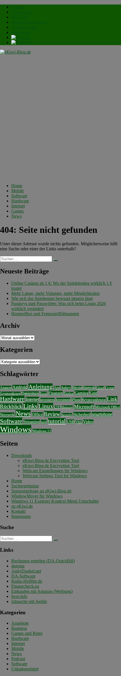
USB (70, 421)
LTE (57, 407)
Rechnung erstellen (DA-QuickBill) (43, 560)
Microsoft (84, 406)
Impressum (21, 32)
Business (19, 628)
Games (17, 211)
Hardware (20, 200)
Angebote (20, 623)
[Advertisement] (60, 118)
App (57, 388)
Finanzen (55, 393)
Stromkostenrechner (29, 22)
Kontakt (18, 7)
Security (66, 414)
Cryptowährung (10, 393)
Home (16, 185)
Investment (63, 400)
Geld (93, 393)
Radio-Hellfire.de (26, 581)
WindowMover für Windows (36, 496)
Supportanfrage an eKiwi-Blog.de (41, 491)
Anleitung (40, 386)
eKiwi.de (19, 17)
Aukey (66, 387)
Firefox (68, 393)
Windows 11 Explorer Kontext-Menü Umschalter (55, 501)
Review (52, 414)
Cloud (100, 387)
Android (19, 387)
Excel (43, 393)
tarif (44, 422)
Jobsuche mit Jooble (29, 601)
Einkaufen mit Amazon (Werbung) (42, 591)
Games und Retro (26, 633)
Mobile (17, 190)
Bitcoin (77, 388)
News (16, 216)
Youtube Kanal (24, 27)
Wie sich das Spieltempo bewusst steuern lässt (52, 298)
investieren (47, 400)
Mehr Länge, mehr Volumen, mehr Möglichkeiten (55, 293)
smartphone (102, 414)
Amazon (5, 388)
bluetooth (89, 388)
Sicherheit (82, 414)
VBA (78, 422)
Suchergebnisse (25, 485)
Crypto (109, 387)
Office (37, 414)
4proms (17, 566)
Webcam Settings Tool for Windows (55, 475)
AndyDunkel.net (26, 571)
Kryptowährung (94, 399)
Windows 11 (41, 431)
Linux (46, 406)
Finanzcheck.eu (25, 586)
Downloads (21, 12)
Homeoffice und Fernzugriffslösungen (45, 313)
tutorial (57, 421)
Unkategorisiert (25, 668)
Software (19, 195)
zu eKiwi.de (22, 506)
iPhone (76, 400)
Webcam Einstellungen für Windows (55, 470)
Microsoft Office (107, 407)
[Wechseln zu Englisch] (21, 42)
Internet (18, 206)
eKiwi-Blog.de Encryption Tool (51, 460)
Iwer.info (19, 596)
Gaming (82, 392)
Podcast (18, 658)
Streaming (31, 421)
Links (30, 406)
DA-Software (23, 576)
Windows (15, 429)
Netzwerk (7, 414)
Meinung (67, 407)
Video (88, 421)
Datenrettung (30, 393)
